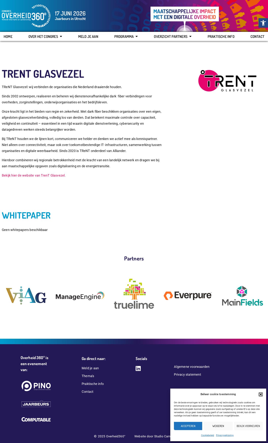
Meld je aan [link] (88, 36)
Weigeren (218, 426)
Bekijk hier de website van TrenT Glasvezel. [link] (34, 175)
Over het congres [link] (43, 36)
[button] (261, 394)
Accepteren (188, 426)
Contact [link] (257, 36)
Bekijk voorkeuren (248, 426)
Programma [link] (124, 36)
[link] (263, 23)
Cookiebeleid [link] (207, 435)
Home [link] (8, 36)
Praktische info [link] (221, 36)
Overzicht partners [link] (170, 36)
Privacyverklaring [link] (225, 435)
